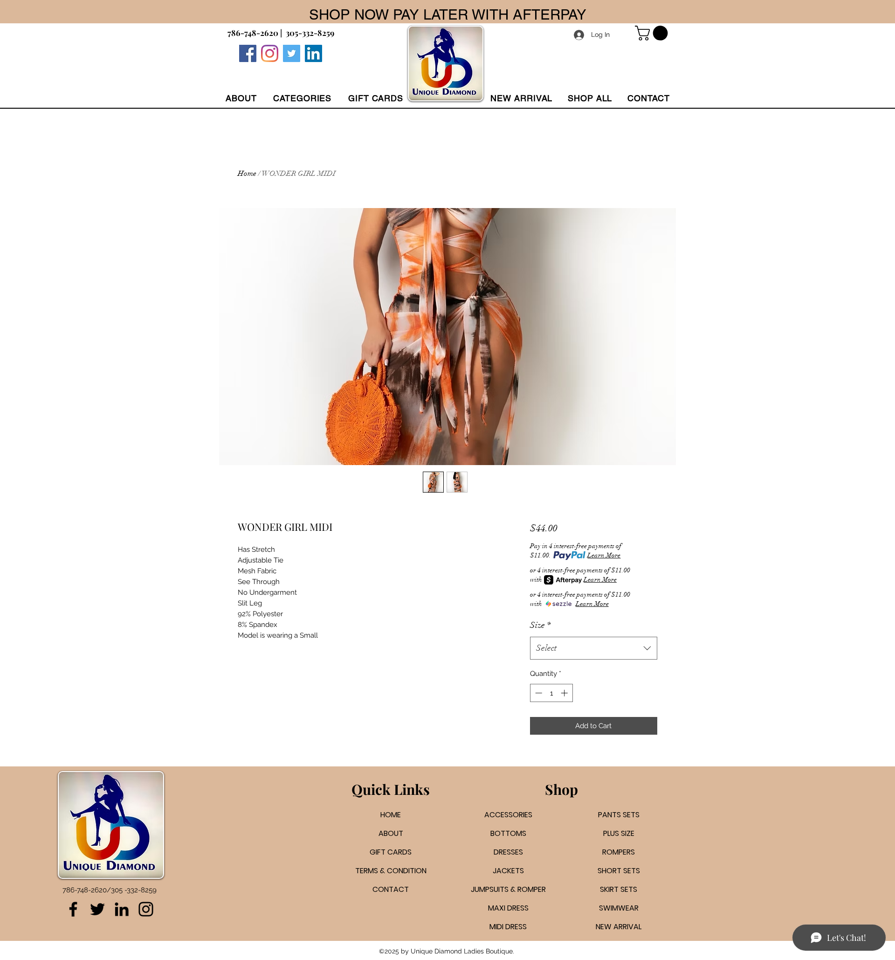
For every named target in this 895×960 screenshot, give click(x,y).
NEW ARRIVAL (618, 926)
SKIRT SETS (618, 889)
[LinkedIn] (121, 909)
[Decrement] (537, 693)
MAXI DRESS (508, 908)
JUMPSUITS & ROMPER (508, 889)
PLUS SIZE (618, 833)
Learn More (603, 555)
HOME (390, 814)
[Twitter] (291, 53)
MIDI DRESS (508, 926)
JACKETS (508, 870)
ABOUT (391, 833)
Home (247, 173)
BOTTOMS (508, 833)
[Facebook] (247, 53)
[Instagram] (269, 53)
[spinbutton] (551, 693)
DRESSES (508, 852)
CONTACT (390, 889)
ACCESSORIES (508, 814)
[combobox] (593, 648)
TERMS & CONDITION (391, 870)
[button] (302, 98)
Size (540, 625)
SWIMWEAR (619, 908)
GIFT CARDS (391, 852)
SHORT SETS (619, 870)
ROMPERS (618, 852)
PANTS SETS (619, 814)
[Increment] (565, 693)
